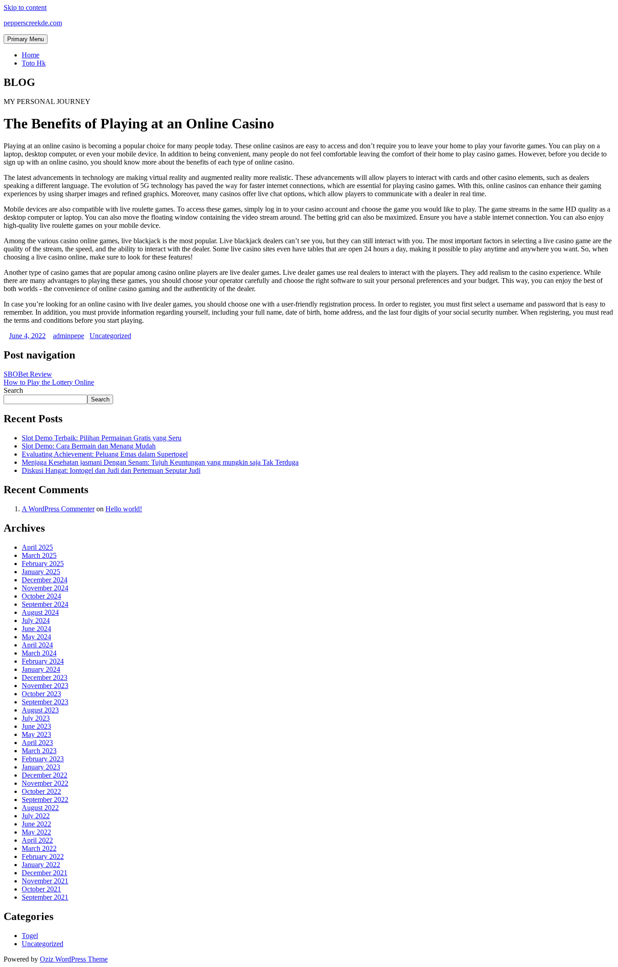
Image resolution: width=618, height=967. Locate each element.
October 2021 (41, 889)
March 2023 (39, 751)
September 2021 (45, 897)
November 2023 (45, 685)
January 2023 (41, 767)
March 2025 (39, 555)
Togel (30, 935)
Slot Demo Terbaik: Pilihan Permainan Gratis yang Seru (101, 438)
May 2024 (36, 637)
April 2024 (37, 645)
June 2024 (36, 628)
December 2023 (44, 677)
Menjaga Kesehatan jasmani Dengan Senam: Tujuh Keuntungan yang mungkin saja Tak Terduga (160, 462)
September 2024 (45, 604)
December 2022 (44, 775)
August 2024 (40, 612)
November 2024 (45, 588)
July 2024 (36, 620)
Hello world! (123, 509)
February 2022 (43, 856)
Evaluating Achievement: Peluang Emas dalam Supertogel (105, 454)
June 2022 (36, 824)
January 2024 (41, 669)
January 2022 (41, 864)
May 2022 (36, 832)
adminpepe (68, 336)
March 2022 (39, 848)
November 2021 (45, 881)
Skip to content (25, 7)
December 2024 (44, 580)
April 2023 (37, 742)
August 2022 (40, 807)
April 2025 (37, 547)
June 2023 (36, 726)
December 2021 (44, 873)
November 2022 (45, 783)
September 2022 (45, 799)
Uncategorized (110, 336)
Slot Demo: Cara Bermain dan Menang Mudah (89, 446)
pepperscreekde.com (33, 23)
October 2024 (41, 596)
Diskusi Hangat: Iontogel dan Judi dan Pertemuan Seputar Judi (111, 470)
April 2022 (37, 840)
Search (13, 390)
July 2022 (36, 816)
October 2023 (41, 694)
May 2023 (36, 734)
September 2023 (45, 702)
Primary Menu (25, 39)
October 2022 (41, 791)
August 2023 (40, 710)
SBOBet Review (28, 374)
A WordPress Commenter (58, 509)
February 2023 (43, 759)
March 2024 (39, 653)
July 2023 (36, 718)
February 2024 (43, 661)
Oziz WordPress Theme (74, 959)
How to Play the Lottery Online (49, 382)
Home (30, 55)
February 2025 (43, 563)
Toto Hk (34, 63)
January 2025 (41, 571)
